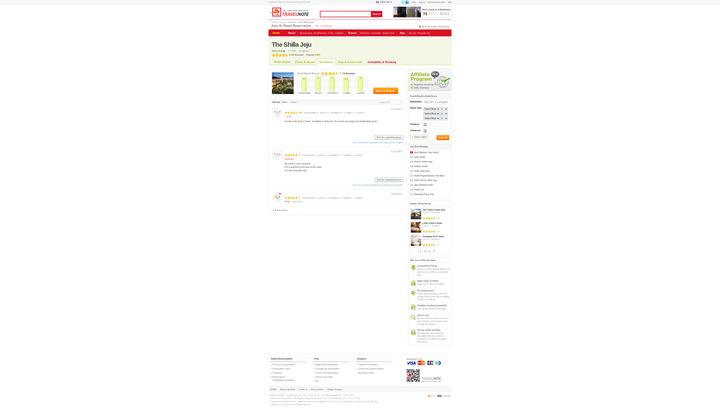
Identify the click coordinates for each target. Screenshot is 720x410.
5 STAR (292, 51)
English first (385, 102)
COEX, (331, 33)
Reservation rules (281, 368)
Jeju (402, 32)
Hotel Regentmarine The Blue (429, 175)
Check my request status (371, 368)
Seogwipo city (423, 33)
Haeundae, (376, 33)
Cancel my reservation (327, 373)
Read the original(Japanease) (389, 137)
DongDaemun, (320, 33)
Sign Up (422, 2)
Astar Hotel (419, 157)
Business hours (366, 373)
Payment (276, 373)
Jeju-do (282, 22)
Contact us (303, 389)
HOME (273, 389)
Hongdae (339, 33)
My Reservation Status (436, 2)
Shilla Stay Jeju (422, 171)
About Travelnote (287, 389)
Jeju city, (412, 33)
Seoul (291, 32)
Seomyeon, (365, 33)
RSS (432, 396)
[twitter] (403, 3)
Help (450, 2)
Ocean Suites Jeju (423, 161)
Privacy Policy (317, 389)
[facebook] (407, 3)
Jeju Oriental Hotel (423, 185)
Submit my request (368, 364)
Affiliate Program (334, 389)
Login (413, 2)
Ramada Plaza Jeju (424, 194)
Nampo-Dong (388, 33)
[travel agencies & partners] (430, 90)
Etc (317, 381)
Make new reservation (327, 364)
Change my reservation (327, 368)
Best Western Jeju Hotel (426, 152)
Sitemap (446, 396)
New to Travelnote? (323, 26)
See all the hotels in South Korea (436, 26)
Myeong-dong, (306, 33)
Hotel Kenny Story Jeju (425, 180)
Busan (352, 32)
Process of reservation (283, 364)
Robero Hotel (421, 166)
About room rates (324, 377)
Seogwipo (292, 22)
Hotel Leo (419, 189)
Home (274, 22)
